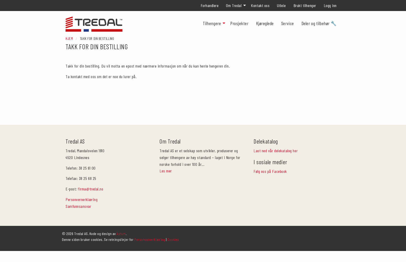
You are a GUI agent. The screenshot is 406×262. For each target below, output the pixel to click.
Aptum (121, 233)
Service (287, 23)
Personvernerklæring (82, 199)
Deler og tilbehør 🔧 (319, 23)
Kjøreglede (265, 23)
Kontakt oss (260, 5)
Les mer (166, 170)
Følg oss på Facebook (270, 171)
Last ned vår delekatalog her (276, 150)
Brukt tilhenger (304, 5)
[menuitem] (210, 5)
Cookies (173, 239)
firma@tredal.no (90, 188)
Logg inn (330, 5)
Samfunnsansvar (78, 206)
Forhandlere (210, 5)
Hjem (69, 38)
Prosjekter (239, 23)
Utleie (281, 5)
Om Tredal (234, 5)
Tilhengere (212, 23)
